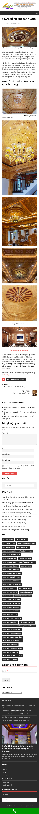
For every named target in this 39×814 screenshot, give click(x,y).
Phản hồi (5, 433)
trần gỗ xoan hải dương (11, 600)
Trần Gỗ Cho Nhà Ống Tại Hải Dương (14, 523)
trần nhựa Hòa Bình (10, 622)
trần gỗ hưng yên (9, 551)
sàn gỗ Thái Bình (8, 547)
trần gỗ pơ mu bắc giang (15, 379)
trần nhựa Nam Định (27, 622)
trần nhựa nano (9, 626)
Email (5, 671)
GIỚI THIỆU (5, 769)
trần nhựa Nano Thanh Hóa (12, 641)
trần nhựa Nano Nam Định (12, 633)
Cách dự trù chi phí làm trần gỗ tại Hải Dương (16, 513)
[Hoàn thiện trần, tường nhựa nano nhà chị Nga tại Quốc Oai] (19, 743)
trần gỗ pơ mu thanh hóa (12, 585)
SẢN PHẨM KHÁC (7, 779)
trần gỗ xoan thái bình (11, 611)
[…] (9, 758)
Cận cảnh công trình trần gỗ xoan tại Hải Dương (17, 509)
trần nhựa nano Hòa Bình (12, 630)
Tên (3, 448)
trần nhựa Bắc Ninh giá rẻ (12, 618)
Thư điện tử (6, 454)
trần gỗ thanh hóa (9, 588)
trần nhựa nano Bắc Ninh (26, 626)
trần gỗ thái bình (25, 588)
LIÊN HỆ (4, 772)
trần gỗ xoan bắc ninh (23, 596)
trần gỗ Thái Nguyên (10, 592)
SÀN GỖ (4, 776)
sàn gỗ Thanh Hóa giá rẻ (26, 543)
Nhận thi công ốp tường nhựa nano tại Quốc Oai (17, 503)
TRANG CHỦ (5, 782)
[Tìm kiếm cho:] (19, 485)
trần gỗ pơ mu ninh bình (11, 581)
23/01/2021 (7, 23)
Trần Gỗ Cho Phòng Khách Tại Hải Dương (15, 530)
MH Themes (33, 806)
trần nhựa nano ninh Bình (12, 637)
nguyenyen (16, 23)
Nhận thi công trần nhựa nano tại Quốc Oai (16, 506)
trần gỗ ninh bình (9, 562)
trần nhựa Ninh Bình (10, 645)
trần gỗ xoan (7, 596)
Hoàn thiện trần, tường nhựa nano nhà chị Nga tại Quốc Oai (17, 747)
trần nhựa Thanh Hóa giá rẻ (12, 656)
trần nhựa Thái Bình (10, 659)
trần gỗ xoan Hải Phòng (11, 603)
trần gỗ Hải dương (25, 551)
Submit (6, 680)
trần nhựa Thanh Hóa (10, 652)
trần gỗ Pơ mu (26, 566)
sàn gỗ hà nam (8, 540)
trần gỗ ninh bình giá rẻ (26, 562)
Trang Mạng (6, 460)
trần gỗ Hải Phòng (9, 558)
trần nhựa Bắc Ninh (10, 615)
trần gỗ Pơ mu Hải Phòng (11, 577)
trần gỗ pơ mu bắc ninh (11, 570)
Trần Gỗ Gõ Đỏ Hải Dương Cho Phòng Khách (16, 516)
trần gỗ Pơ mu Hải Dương (12, 573)
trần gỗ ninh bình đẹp (10, 566)
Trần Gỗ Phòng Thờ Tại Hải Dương (13, 526)
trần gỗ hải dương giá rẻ (11, 555)
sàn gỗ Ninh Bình (21, 540)
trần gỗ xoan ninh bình (11, 607)
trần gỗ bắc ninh (23, 547)
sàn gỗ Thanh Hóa (9, 543)
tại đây (6, 375)
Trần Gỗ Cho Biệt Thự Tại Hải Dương (14, 519)
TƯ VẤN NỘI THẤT (7, 785)
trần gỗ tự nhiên (26, 592)
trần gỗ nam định (25, 558)
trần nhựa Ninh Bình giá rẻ (12, 648)
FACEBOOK (5, 794)
